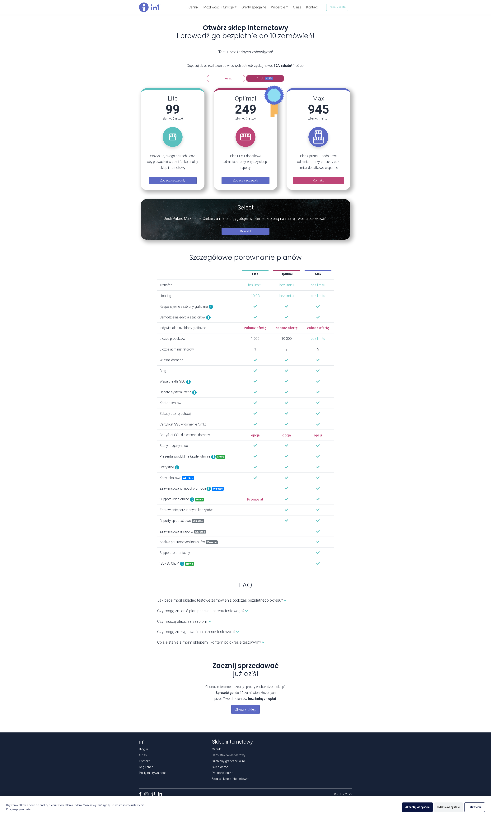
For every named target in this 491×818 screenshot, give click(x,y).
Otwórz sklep (245, 709)
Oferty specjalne (253, 7)
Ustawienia (475, 807)
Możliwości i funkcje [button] (218, 7)
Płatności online (222, 773)
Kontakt (312, 7)
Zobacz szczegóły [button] (172, 180)
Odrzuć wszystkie (448, 807)
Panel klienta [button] (337, 7)
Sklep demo (220, 767)
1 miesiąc (225, 78)
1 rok (264, 78)
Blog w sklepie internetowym (231, 779)
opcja (255, 435)
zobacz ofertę (255, 328)
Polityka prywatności (153, 773)
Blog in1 (144, 749)
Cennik (195, 7)
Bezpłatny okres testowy (228, 755)
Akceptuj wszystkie (417, 807)
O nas (297, 7)
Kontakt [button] (318, 180)
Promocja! (255, 499)
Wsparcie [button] (278, 7)
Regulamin (146, 767)
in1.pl (340, 794)
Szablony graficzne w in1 (229, 761)
